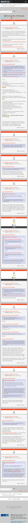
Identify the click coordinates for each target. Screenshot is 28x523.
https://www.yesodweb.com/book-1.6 (10, 432)
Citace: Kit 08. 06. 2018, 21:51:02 (8, 338)
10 (8, 11)
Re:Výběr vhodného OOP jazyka (11, 27)
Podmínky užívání (21, 521)
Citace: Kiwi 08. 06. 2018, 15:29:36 (8, 166)
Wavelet (14, 270)
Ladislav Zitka (14, 217)
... (3, 11)
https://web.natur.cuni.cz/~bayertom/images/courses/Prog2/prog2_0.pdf (15, 72)
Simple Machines (19, 506)
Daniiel (12, 507)
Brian (20, 507)
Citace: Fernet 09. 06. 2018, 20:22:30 (8, 378)
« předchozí (23, 8)
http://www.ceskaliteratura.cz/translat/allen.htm (12, 46)
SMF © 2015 (13, 506)
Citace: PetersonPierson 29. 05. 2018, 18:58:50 (13, 239)
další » (26, 8)
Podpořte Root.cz (14, 522)
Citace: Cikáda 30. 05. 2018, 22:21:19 (8, 234)
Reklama (16, 521)
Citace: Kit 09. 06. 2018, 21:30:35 (8, 420)
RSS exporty (20, 522)
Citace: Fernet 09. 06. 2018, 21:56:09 (8, 460)
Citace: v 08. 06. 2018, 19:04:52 (7, 191)
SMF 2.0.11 (8, 506)
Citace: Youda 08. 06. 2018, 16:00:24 (8, 64)
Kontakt (12, 521)
